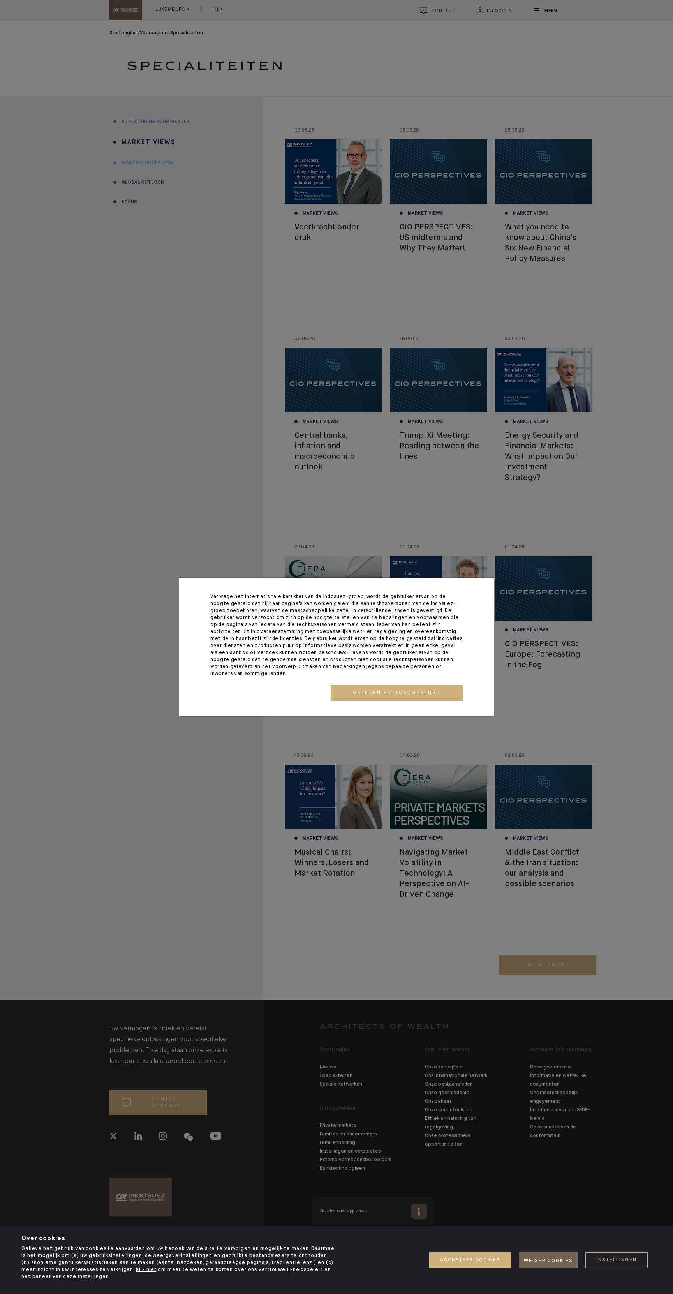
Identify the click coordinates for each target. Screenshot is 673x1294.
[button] (397, 693)
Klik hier (146, 1270)
